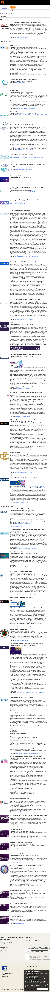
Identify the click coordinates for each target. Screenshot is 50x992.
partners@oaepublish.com (8, 973)
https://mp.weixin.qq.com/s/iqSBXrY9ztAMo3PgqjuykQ (26, 191)
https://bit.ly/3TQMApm (20, 826)
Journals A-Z (30, 969)
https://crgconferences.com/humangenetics (24, 449)
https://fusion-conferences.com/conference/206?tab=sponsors (29, 351)
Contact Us (3, 950)
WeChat (37, 940)
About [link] (5, 13)
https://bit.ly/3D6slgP (19, 862)
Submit (12, 7)
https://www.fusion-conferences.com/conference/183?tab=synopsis (29, 692)
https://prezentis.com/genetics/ (21, 502)
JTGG (11, 10)
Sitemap (2, 952)
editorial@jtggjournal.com (6, 944)
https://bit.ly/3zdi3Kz (19, 848)
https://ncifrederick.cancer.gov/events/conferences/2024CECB (28, 794)
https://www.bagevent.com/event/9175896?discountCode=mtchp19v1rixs (31, 114)
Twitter (30, 940)
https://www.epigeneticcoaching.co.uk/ (23, 472)
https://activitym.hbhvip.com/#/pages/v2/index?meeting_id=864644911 (30, 295)
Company (4, 974)
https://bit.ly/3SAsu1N (19, 839)
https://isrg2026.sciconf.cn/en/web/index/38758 (25, 76)
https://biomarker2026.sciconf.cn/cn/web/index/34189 (26, 256)
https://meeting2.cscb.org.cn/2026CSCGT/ (24, 169)
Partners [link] (10, 13)
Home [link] (1, 13)
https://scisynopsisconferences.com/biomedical (25, 108)
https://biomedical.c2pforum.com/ (22, 388)
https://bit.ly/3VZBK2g (19, 912)
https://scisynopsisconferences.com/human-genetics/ (26, 594)
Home (2, 10)
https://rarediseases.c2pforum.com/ (22, 416)
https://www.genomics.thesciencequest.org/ (24, 319)
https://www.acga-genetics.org (21, 37)
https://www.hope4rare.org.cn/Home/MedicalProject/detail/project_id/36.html (27, 157)
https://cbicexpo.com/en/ (20, 82)
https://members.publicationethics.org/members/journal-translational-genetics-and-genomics (40, 950)
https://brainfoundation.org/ (21, 811)
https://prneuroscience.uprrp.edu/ (22, 640)
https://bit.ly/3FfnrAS (19, 899)
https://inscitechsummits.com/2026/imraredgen (25, 149)
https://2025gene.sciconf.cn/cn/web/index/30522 (25, 548)
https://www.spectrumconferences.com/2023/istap (26, 887)
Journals (7, 10)
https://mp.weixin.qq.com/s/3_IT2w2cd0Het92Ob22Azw (27, 178)
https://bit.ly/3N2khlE (19, 923)
